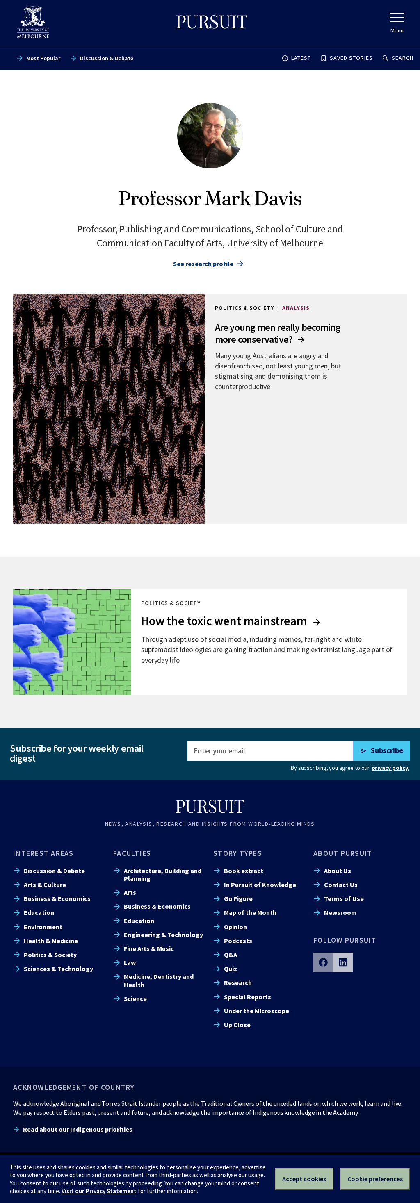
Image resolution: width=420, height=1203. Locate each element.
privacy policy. (390, 767)
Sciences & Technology (58, 968)
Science (135, 998)
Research (238, 982)
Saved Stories (351, 57)
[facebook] (323, 962)
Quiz (230, 968)
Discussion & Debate (106, 58)
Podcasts (238, 941)
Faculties (132, 853)
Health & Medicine (51, 941)
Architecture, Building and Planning (162, 874)
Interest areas (43, 853)
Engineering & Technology (163, 934)
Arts (130, 892)
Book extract (243, 870)
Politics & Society (50, 955)
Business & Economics (57, 898)
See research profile (203, 263)
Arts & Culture (45, 884)
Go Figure (238, 898)
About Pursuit (342, 853)
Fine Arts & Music (149, 948)
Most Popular (43, 58)
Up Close (237, 1025)
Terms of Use (344, 898)
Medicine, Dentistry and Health (159, 980)
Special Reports (247, 997)
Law (130, 962)
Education (39, 912)
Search (402, 57)
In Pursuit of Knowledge (260, 884)
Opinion (235, 927)
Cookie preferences (375, 1179)
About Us (337, 870)
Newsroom (340, 912)
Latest (301, 57)
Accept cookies (304, 1179)
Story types (237, 853)
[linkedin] (343, 962)
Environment (43, 927)
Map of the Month (250, 912)
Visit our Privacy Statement (99, 1191)
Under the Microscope (256, 1011)
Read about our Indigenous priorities (77, 1129)
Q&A (230, 955)
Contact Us (341, 884)
